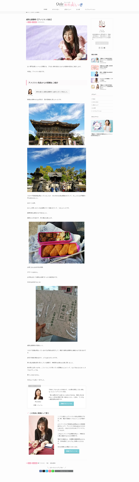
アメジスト (42, 463)
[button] (40, 471)
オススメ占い (95, 102)
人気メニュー (95, 105)
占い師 (29, 22)
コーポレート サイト (102, 43)
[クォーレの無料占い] (69, 4)
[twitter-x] (102, 48)
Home (93, 99)
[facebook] (99, 48)
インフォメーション (97, 111)
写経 (47, 463)
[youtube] (104, 48)
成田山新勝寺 (52, 463)
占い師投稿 (34, 22)
